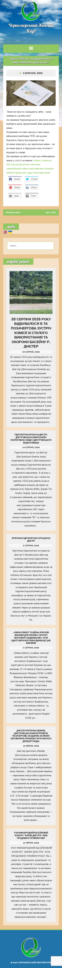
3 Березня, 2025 (33, 73)
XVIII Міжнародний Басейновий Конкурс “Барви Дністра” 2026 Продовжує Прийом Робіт (31, 835)
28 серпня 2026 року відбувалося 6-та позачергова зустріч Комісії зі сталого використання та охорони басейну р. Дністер (31, 333)
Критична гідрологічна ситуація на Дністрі (31, 539)
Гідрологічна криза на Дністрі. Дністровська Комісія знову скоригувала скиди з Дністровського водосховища (31, 438)
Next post (51, 212)
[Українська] (10, 231)
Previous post (13, 212)
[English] (5, 231)
